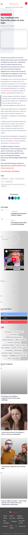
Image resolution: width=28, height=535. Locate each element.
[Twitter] (14, 318)
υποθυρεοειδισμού (14, 143)
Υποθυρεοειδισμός (8, 181)
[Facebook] (14, 314)
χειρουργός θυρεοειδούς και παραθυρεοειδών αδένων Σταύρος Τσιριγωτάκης (13, 185)
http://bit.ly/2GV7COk (18, 166)
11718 (14, 7)
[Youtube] (14, 322)
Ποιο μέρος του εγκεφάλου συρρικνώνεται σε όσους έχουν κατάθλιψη (10, 398)
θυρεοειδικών (7, 91)
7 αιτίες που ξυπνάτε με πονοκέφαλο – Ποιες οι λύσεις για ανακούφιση (13, 433)
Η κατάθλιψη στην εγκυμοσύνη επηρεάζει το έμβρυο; (18, 214)
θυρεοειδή (16, 79)
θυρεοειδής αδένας (4, 178)
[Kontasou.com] (14, 4)
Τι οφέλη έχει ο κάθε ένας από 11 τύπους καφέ (13, 467)
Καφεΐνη (12, 178)
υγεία (2, 181)
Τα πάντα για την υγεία (6, 14)
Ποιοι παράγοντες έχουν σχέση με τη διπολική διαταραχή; (19, 223)
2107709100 (20, 7)
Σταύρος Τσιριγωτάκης (19, 178)
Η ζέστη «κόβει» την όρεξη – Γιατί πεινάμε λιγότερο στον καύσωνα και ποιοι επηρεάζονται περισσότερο (14, 502)
